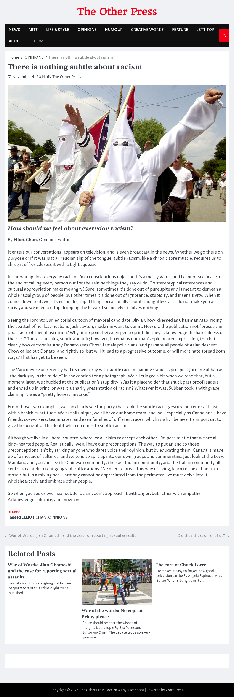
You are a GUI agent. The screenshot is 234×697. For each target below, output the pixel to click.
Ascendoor (135, 690)
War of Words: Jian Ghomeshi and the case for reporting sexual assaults (42, 571)
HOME (40, 41)
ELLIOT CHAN (33, 517)
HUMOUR (114, 29)
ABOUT (15, 41)
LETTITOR (206, 29)
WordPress (174, 690)
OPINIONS (87, 29)
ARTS (33, 29)
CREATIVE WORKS (147, 29)
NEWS (14, 29)
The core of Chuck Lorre (181, 564)
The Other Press (117, 11)
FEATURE (180, 29)
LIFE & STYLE (57, 29)
